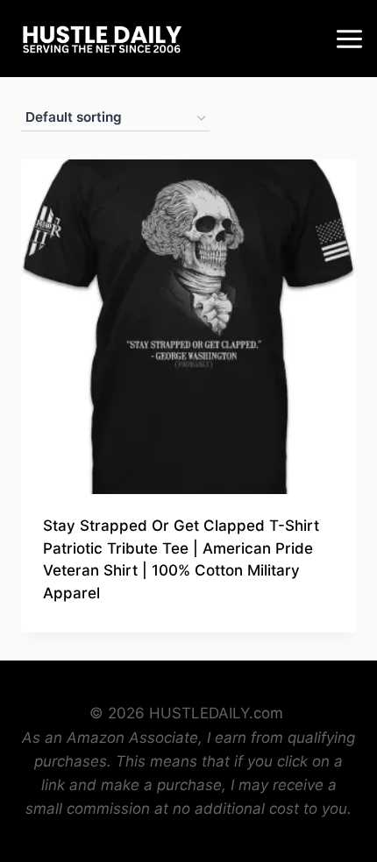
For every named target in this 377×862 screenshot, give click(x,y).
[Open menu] (352, 38)
